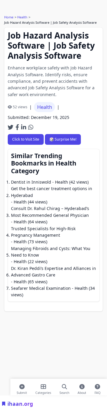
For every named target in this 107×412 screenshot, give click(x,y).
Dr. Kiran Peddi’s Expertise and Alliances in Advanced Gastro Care (53, 271)
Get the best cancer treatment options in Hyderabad (51, 192)
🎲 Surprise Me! (62, 139)
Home (8, 17)
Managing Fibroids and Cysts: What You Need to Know (50, 252)
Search (64, 391)
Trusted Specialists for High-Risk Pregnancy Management (43, 232)
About (82, 391)
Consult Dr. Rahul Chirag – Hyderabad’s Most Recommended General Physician (50, 212)
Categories (43, 391)
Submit (22, 391)
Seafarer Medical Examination (41, 288)
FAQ (97, 391)
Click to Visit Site (25, 139)
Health (22, 17)
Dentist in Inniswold (31, 182)
